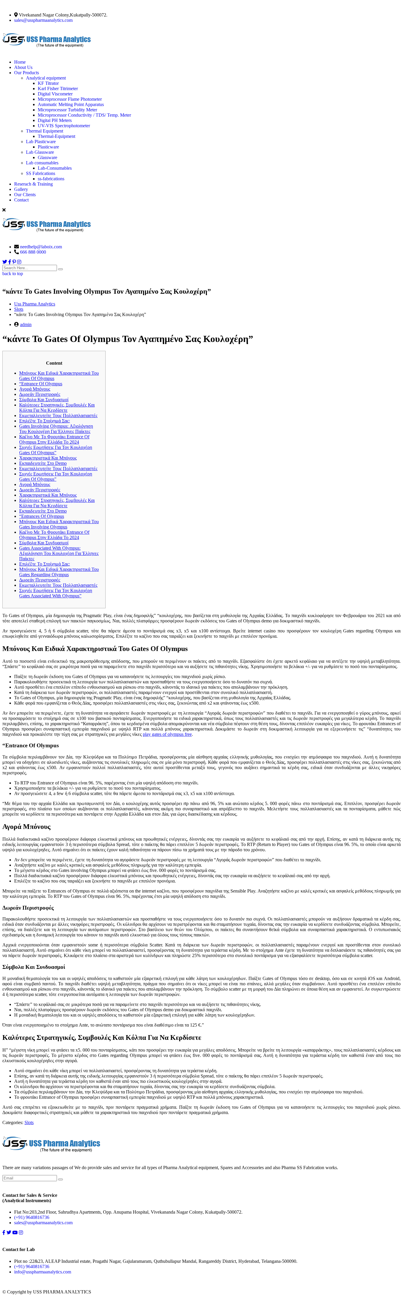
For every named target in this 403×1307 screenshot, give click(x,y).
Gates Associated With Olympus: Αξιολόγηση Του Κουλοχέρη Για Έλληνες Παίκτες (59, 553)
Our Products (26, 72)
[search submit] (60, 269)
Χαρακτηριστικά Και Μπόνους (48, 457)
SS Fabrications (40, 173)
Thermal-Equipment (56, 136)
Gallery (21, 189)
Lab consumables (42, 162)
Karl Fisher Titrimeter (58, 88)
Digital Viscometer (55, 93)
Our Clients (25, 194)
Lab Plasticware (41, 141)
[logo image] (46, 236)
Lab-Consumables (55, 168)
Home (20, 62)
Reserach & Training (33, 183)
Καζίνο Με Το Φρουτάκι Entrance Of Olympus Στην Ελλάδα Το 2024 (54, 439)
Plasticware (48, 146)
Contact (21, 199)
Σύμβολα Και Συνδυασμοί (43, 399)
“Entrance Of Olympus (40, 383)
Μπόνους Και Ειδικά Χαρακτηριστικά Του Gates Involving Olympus (59, 524)
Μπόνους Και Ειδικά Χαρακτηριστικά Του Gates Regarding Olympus (59, 572)
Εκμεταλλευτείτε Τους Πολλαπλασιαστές (58, 415)
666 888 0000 (33, 252)
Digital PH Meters (55, 120)
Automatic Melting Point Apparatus (71, 104)
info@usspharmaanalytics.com (42, 1271)
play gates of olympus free (167, 734)
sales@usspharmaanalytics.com (43, 20)
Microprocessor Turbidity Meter (67, 109)
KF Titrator (48, 83)
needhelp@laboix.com (41, 246)
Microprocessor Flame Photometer (70, 99)
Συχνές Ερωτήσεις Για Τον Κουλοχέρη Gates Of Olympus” (55, 450)
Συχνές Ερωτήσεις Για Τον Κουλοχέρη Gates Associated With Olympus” (55, 593)
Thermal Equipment (44, 130)
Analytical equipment (46, 77)
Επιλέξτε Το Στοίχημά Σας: (44, 420)
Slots (29, 1122)
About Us (23, 67)
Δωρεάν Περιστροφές (39, 394)
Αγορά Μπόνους (34, 388)
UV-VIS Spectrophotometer (64, 125)
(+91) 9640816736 (31, 1217)
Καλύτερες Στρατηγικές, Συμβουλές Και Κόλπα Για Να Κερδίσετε (57, 407)
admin (26, 324)
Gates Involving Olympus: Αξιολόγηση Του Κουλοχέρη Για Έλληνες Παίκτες (56, 429)
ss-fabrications (51, 178)
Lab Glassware (40, 152)
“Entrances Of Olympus (41, 516)
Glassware (47, 157)
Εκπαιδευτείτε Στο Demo (43, 463)
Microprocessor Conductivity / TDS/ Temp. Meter (84, 115)
